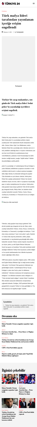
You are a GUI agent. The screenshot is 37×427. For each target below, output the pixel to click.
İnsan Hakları (5, 337)
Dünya (3, 351)
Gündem (4, 11)
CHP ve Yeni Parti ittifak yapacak (12, 348)
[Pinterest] (16, 90)
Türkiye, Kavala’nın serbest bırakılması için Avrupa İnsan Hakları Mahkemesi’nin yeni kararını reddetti (18, 341)
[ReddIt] (24, 90)
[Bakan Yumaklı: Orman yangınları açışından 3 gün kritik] (10, 379)
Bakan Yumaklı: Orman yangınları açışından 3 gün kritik (10, 390)
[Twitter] (12, 90)
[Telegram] (29, 90)
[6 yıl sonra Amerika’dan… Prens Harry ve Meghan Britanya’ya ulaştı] (27, 379)
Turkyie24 (20, 32)
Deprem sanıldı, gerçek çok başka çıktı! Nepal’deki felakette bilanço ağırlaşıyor (17, 355)
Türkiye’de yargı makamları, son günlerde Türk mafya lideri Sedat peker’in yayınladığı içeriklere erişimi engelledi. (18, 307)
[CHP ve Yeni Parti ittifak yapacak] (27, 403)
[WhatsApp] (20, 90)
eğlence (4, 329)
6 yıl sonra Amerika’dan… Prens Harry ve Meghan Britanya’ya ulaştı (26, 391)
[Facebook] (8, 90)
